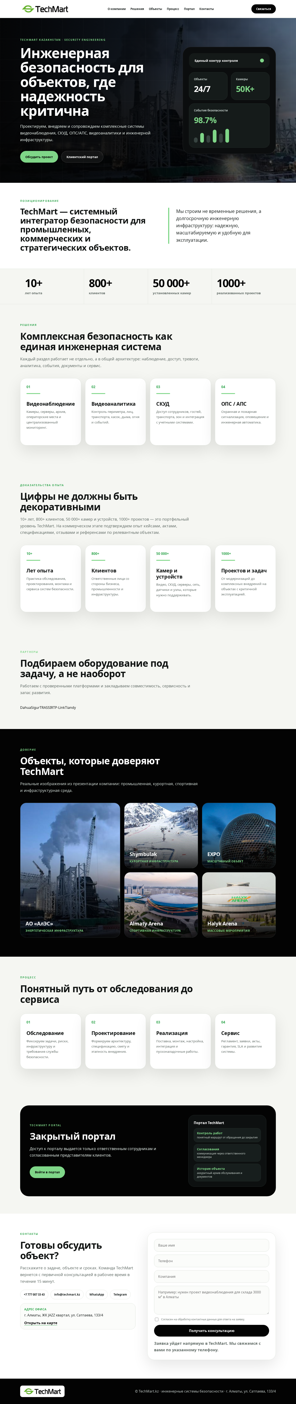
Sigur (35, 707)
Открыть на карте (40, 1323)
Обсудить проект (39, 157)
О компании (117, 9)
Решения (137, 9)
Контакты (206, 9)
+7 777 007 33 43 (34, 1294)
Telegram (120, 1294)
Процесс (173, 9)
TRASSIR (46, 707)
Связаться (263, 9)
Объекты (155, 9)
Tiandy (70, 707)
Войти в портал (47, 1172)
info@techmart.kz (67, 1294)
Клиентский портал (82, 157)
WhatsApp (96, 1294)
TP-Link (59, 707)
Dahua (25, 707)
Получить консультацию (211, 1330)
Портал (189, 9)
